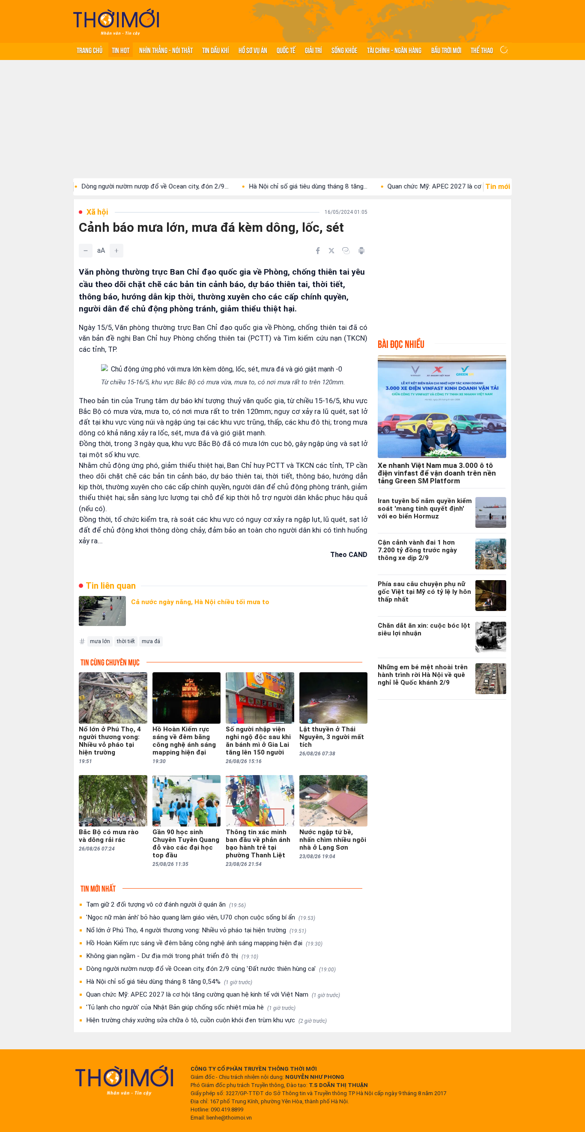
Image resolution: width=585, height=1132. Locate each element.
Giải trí (313, 49)
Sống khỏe (344, 49)
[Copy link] (346, 251)
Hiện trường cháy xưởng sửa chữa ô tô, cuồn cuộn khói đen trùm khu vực (206, 1020)
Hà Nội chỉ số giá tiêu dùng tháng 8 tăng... (278, 186)
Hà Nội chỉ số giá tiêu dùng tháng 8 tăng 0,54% (169, 981)
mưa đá (151, 641)
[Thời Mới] (124, 1080)
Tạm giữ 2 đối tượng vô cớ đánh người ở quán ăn (166, 904)
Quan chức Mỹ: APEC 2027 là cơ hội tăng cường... (429, 186)
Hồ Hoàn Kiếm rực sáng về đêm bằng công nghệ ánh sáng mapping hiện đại (204, 943)
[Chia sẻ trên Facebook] (318, 251)
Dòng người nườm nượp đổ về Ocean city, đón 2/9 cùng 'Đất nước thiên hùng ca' (211, 969)
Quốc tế (286, 49)
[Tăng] (116, 251)
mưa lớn (100, 641)
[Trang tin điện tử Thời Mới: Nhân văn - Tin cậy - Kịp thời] (116, 21)
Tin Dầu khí (215, 49)
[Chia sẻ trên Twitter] (331, 251)
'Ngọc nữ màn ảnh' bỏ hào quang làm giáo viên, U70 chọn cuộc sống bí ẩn (200, 917)
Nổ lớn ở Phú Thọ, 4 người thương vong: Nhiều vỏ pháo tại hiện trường (196, 930)
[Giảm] (86, 251)
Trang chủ (89, 49)
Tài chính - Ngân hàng (394, 49)
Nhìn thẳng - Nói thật (166, 49)
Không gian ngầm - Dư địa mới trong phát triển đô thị (172, 956)
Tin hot (120, 49)
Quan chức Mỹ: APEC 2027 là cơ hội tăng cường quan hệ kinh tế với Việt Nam (213, 994)
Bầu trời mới (446, 49)
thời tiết (126, 641)
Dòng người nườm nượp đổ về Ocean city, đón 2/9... (125, 186)
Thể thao (482, 49)
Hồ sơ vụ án (253, 49)
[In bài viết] (361, 251)
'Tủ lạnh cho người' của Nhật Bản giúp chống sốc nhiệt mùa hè (190, 1007)
